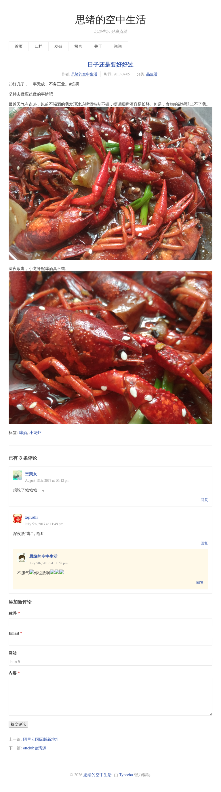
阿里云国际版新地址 (41, 739)
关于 (98, 46)
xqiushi (31, 517)
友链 (58, 46)
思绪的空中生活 (110, 19)
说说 (118, 46)
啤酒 (23, 432)
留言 (78, 46)
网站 (13, 653)
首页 (19, 46)
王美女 (31, 474)
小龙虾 (35, 432)
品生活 (151, 74)
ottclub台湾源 (34, 748)
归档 (39, 46)
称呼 (13, 613)
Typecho (126, 774)
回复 (204, 499)
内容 (13, 673)
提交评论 (18, 724)
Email (14, 633)
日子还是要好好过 (110, 64)
